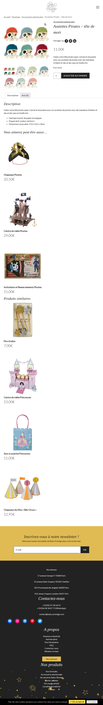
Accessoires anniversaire (32, 17)
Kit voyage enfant (51, 683)
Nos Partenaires (52, 642)
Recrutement (51, 659)
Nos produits (51, 664)
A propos (51, 629)
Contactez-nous (51, 648)
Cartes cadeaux (51, 680)
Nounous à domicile (51, 636)
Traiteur (51, 689)
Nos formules (51, 671)
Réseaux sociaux (51, 651)
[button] (45, 24)
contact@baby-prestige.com (51, 614)
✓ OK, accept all (77, 701)
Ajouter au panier (75, 75)
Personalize (92, 702)
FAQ (51, 645)
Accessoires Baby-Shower (51, 677)
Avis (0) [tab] (25, 95)
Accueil (7, 17)
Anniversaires (51, 639)
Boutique (16, 17)
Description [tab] (12, 95)
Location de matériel (51, 686)
